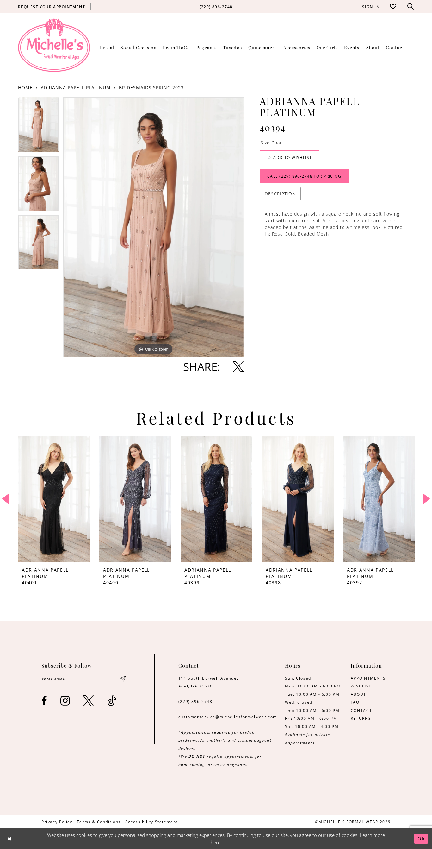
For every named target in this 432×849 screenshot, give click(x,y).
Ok (421, 838)
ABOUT (358, 694)
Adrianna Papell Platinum (76, 88)
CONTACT (361, 710)
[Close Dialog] (9, 838)
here (215, 842)
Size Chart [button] (272, 143)
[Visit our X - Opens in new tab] (89, 700)
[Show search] (410, 6)
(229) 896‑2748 (195, 701)
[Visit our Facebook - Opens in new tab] (44, 701)
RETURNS (361, 718)
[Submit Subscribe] (123, 678)
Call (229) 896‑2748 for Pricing (304, 176)
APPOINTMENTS (368, 678)
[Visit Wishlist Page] (393, 6)
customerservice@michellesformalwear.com (227, 716)
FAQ (355, 702)
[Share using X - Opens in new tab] (238, 366)
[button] (371, 7)
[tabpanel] (38, 126)
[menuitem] (51, 7)
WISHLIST (361, 685)
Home (25, 88)
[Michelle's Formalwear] (54, 45)
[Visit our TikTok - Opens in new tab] (112, 700)
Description (280, 194)
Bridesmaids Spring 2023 (151, 88)
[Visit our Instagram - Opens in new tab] (65, 700)
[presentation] (54, 499)
